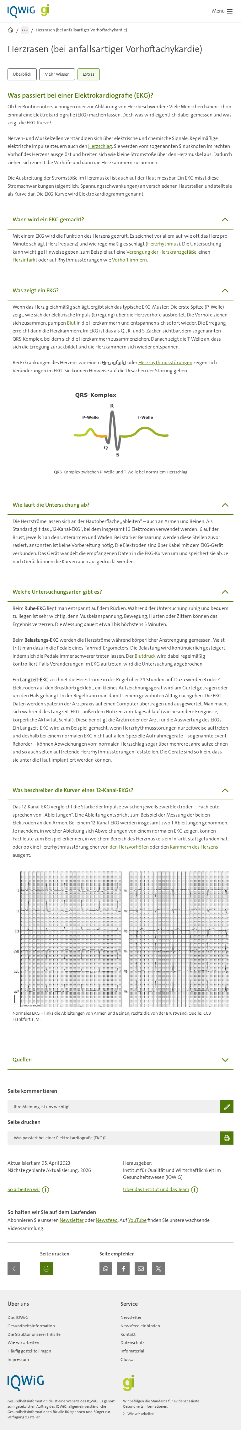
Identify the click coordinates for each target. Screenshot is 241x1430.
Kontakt (128, 1334)
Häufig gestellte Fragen (29, 1351)
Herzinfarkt (25, 259)
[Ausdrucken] (46, 1268)
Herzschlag (100, 146)
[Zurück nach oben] (227, 1293)
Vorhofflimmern (129, 259)
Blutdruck (145, 656)
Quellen (22, 1059)
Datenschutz (132, 1342)
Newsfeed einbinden (140, 1326)
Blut (71, 323)
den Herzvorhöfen (129, 847)
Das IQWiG (18, 1317)
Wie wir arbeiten (23, 1342)
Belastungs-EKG (41, 640)
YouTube (137, 1220)
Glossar (127, 1359)
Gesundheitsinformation (31, 1326)
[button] (105, 1268)
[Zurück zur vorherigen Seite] (14, 1268)
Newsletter (72, 1220)
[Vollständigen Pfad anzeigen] (25, 30)
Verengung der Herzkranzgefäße (161, 252)
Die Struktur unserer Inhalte (34, 1334)
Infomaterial (132, 1351)
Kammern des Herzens (194, 847)
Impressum (18, 1359)
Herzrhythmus (163, 243)
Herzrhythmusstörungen (165, 362)
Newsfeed (107, 1220)
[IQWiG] (26, 1383)
